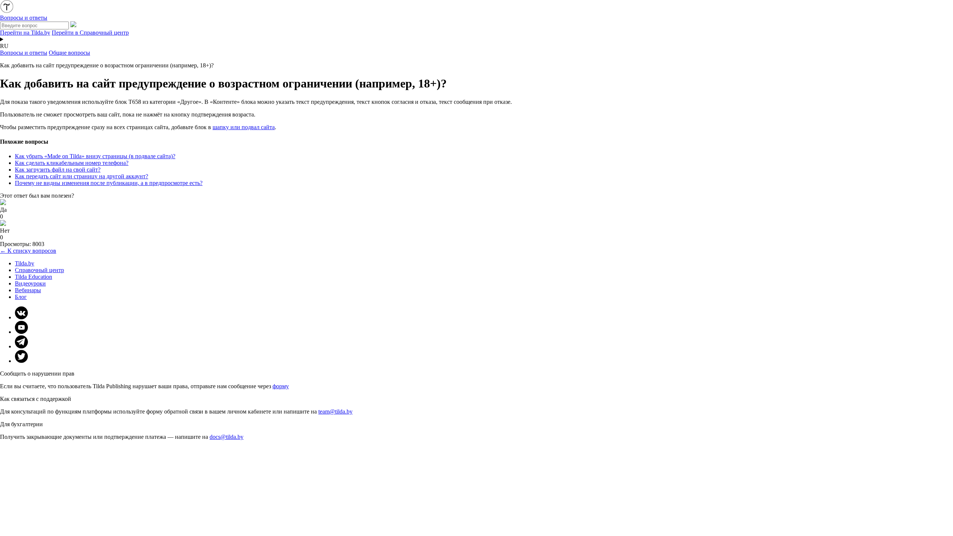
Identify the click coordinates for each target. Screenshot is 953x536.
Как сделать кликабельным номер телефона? (71, 163)
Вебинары (28, 290)
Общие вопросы (69, 53)
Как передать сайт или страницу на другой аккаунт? (81, 176)
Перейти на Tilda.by (25, 32)
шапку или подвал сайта (244, 127)
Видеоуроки (30, 283)
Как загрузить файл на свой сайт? (58, 169)
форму (280, 386)
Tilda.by (24, 263)
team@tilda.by (335, 411)
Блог (21, 297)
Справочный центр (39, 270)
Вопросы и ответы (23, 53)
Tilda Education (33, 277)
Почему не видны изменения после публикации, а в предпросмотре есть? (109, 183)
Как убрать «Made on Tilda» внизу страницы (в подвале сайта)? (95, 156)
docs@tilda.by (226, 437)
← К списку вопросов (28, 251)
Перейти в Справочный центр (90, 32)
